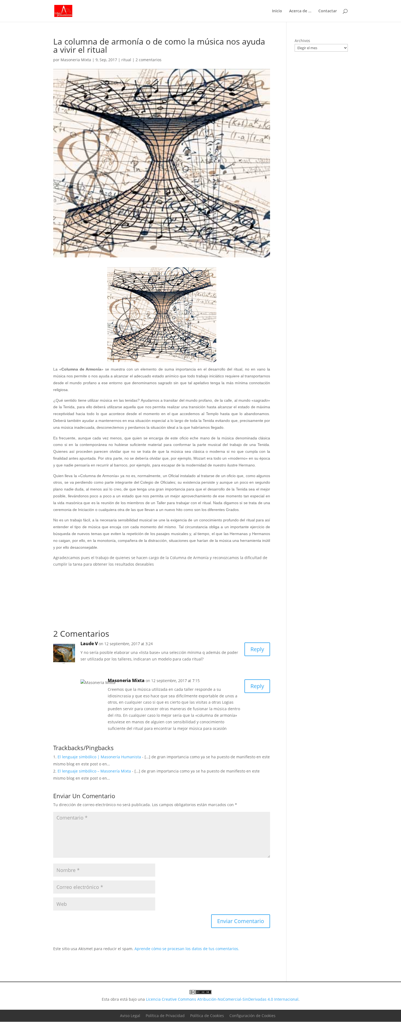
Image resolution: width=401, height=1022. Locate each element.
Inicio (277, 11)
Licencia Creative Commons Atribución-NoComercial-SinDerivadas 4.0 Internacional (222, 999)
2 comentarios (148, 59)
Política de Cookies (207, 1015)
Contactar (327, 11)
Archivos (302, 40)
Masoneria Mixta (76, 59)
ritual (126, 59)
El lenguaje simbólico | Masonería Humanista (99, 756)
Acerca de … (300, 11)
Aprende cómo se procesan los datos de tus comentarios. (186, 948)
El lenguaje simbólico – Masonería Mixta (94, 771)
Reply (257, 649)
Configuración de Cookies (252, 1015)
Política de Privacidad (165, 1015)
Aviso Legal (130, 1015)
